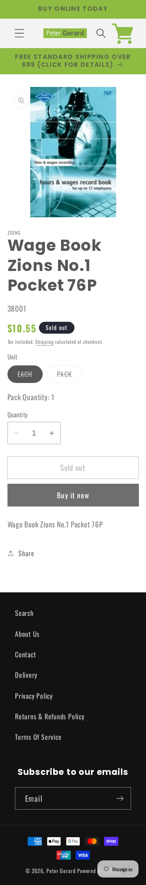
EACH (30, 375)
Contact (25, 654)
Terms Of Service (38, 737)
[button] (19, 33)
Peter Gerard (61, 871)
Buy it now (73, 495)
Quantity (17, 414)
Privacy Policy (34, 696)
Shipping (44, 341)
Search (24, 613)
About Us (27, 634)
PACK (69, 375)
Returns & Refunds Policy (50, 716)
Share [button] (26, 553)
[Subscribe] (120, 798)
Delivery (26, 675)
